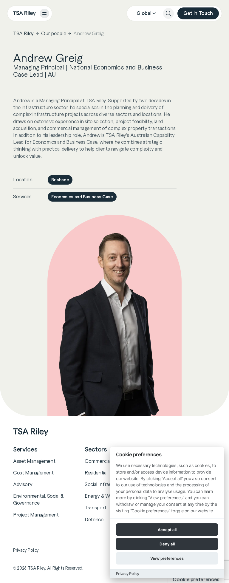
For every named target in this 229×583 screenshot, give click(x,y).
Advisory (22, 484)
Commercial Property (108, 461)
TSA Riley (23, 33)
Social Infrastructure (107, 484)
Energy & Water (102, 496)
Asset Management (34, 461)
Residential (96, 473)
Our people (53, 33)
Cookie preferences (196, 579)
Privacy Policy (26, 550)
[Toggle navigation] (44, 13)
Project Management (36, 515)
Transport (95, 508)
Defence (94, 519)
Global (144, 13)
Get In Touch (198, 13)
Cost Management (33, 473)
